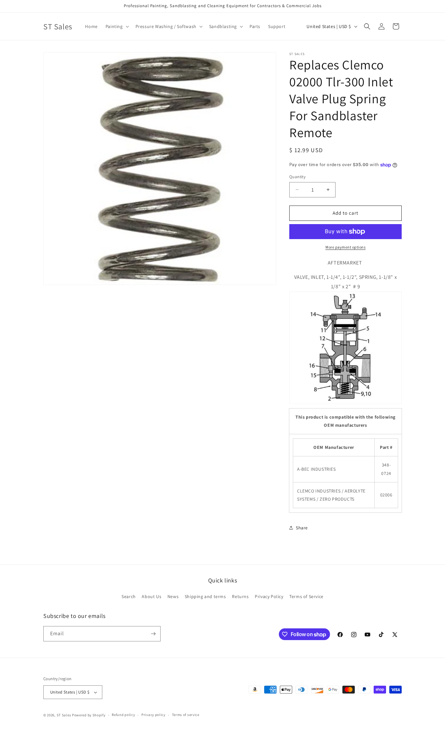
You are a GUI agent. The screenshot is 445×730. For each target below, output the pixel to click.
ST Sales (64, 715)
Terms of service (185, 714)
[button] (117, 26)
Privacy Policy (269, 596)
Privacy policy (153, 714)
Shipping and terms (205, 596)
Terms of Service (306, 596)
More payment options (345, 247)
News (173, 596)
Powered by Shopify (89, 715)
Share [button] (302, 528)
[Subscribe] (153, 633)
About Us (151, 596)
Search (129, 596)
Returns (240, 596)
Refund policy (123, 714)
